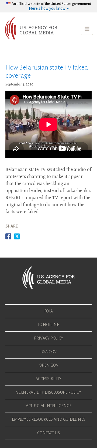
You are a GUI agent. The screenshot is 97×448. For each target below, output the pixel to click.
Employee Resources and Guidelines (48, 419)
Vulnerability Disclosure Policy (48, 392)
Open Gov (48, 365)
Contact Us (48, 433)
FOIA (48, 311)
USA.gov (48, 352)
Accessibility (48, 379)
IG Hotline (48, 324)
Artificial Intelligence (48, 406)
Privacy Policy (48, 338)
